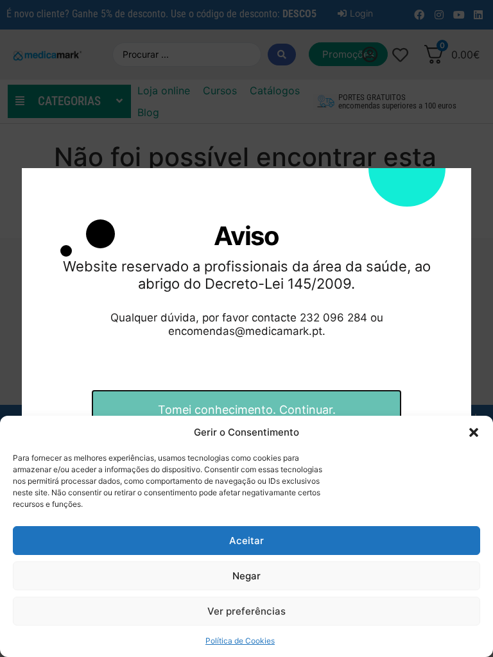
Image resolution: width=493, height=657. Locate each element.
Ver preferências (246, 611)
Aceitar (246, 540)
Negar (246, 576)
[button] (473, 432)
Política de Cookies (240, 640)
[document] (246, 328)
